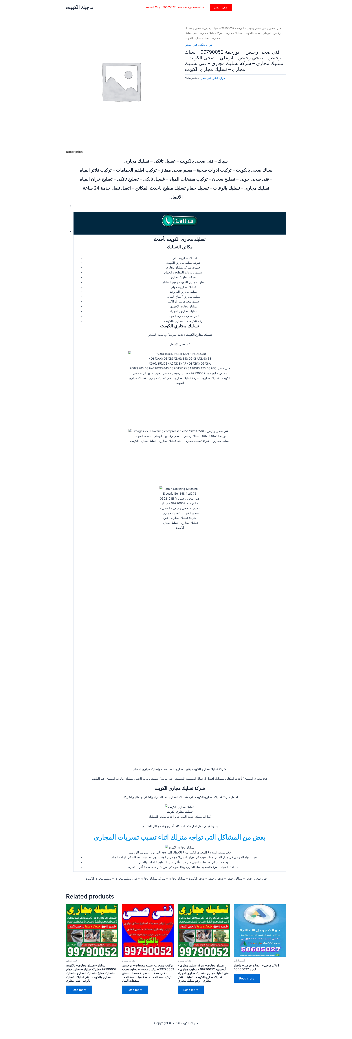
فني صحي (275, 28)
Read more (79, 990)
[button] (221, 7)
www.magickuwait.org (192, 7)
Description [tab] (74, 152)
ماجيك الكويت (79, 7)
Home (188, 28)
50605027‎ (169, 7)
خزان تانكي (206, 44)
